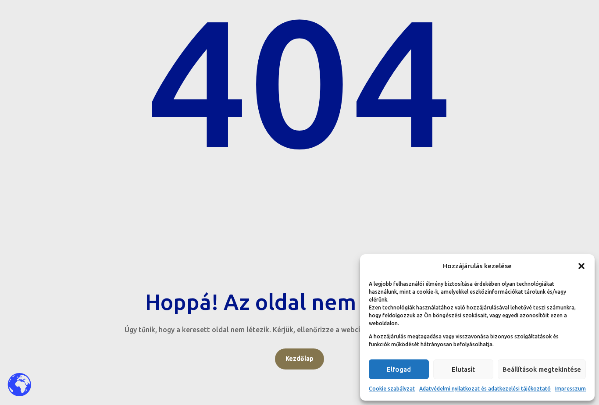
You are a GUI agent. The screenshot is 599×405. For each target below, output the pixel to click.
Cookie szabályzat (392, 388)
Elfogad (399, 369)
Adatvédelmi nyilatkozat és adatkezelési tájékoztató (485, 388)
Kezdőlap (299, 358)
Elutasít (463, 369)
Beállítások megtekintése (542, 369)
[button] (581, 266)
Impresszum (570, 388)
